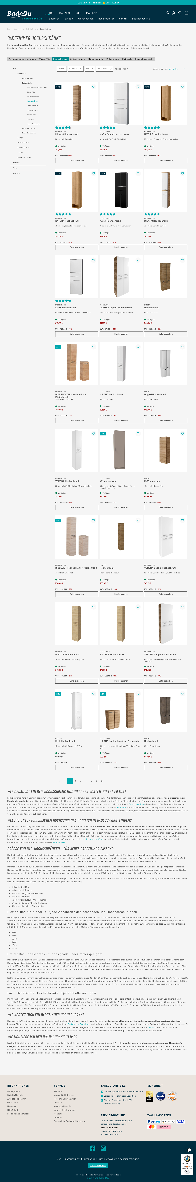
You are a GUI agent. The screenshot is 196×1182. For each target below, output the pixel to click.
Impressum (89, 1159)
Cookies (58, 1117)
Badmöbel (21, 73)
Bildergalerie (13, 1091)
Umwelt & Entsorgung (64, 1110)
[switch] (187, 1171)
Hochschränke (60, 59)
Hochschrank (151, 307)
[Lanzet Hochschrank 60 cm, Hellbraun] (165, 276)
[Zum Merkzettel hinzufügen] (93, 86)
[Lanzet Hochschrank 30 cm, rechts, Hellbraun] (121, 537)
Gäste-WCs (45, 59)
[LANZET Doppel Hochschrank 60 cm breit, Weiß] (165, 363)
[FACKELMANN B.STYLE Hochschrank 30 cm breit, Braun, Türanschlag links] (76, 623)
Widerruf (58, 1102)
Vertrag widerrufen (63, 1106)
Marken (16, 162)
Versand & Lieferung (64, 1095)
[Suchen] (167, 12)
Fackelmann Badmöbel (78, 1024)
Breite (60, 69)
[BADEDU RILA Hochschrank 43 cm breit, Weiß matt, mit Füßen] (76, 710)
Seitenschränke (78, 59)
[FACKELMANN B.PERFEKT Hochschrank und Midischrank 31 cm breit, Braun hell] (76, 363)
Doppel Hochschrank (155, 394)
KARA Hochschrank (110, 221)
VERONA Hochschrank (67, 481)
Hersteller (73, 69)
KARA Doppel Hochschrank (114, 134)
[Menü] (191, 1155)
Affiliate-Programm (16, 1098)
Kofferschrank (152, 481)
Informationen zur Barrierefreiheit (119, 1159)
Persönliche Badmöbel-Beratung (69, 1121)
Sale (15, 168)
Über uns (11, 1106)
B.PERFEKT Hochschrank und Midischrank (71, 395)
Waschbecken (23, 142)
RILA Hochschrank (65, 741)
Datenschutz (72, 1159)
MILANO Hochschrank (67, 134)
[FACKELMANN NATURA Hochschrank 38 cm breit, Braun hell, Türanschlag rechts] (165, 103)
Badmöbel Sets (27, 78)
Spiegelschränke (33, 96)
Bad (14, 68)
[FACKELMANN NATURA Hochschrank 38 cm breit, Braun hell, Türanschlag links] (76, 190)
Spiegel (20, 137)
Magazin (16, 173)
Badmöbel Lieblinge (29, 133)
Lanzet (151, 1027)
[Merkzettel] (180, 12)
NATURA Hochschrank (156, 134)
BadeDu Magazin (15, 1095)
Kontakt (58, 1113)
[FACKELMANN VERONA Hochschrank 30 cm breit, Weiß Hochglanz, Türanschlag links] (76, 450)
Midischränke (113, 59)
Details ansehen (77, 160)
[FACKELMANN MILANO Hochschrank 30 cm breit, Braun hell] (76, 103)
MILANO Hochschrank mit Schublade (119, 741)
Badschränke (27, 83)
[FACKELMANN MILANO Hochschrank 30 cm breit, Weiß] (121, 363)
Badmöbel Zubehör (29, 128)
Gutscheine (12, 1102)
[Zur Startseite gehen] (24, 15)
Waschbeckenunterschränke (23, 59)
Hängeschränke (96, 59)
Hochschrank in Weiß (93, 839)
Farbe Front (102, 69)
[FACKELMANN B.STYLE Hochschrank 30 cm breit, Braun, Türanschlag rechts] (121, 623)
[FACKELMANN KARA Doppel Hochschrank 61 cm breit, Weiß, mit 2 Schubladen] (121, 103)
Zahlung (58, 1091)
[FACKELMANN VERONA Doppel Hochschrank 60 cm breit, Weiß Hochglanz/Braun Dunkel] (121, 276)
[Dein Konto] (173, 12)
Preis (88, 69)
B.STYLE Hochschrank (67, 654)
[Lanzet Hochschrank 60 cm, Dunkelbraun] (165, 710)
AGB (59, 1159)
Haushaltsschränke (144, 59)
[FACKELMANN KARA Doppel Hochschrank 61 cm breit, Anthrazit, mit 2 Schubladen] (121, 190)
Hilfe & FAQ (12, 1110)
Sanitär (20, 152)
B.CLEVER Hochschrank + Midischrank (76, 568)
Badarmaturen (23, 147)
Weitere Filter (120, 69)
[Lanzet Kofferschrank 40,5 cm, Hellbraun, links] (165, 450)
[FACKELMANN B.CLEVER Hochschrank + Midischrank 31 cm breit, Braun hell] (76, 537)
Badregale (127, 59)
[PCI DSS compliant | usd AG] (172, 1095)
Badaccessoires (24, 157)
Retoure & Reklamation (65, 1098)
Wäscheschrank (108, 481)
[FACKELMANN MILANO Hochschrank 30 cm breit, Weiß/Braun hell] (165, 190)
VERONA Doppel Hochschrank (116, 307)
